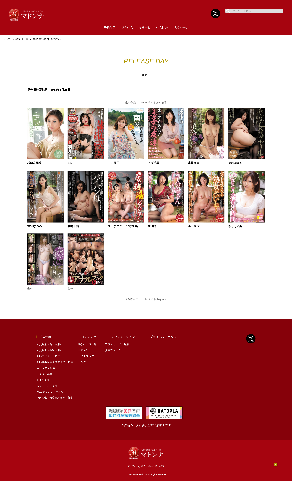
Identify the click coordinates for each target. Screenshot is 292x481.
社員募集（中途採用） (49, 350)
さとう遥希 (235, 226)
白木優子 (113, 162)
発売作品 (127, 27)
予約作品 (109, 27)
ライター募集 (44, 374)
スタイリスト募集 (47, 385)
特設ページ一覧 (87, 344)
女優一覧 (144, 27)
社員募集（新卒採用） (49, 344)
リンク (82, 362)
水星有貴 (194, 162)
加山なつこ (115, 226)
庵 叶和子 (154, 226)
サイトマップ (86, 356)
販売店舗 (83, 350)
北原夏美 (132, 226)
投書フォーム (113, 350)
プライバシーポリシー (164, 336)
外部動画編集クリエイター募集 (54, 362)
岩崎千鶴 (73, 226)
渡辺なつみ (34, 226)
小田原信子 (195, 226)
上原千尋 (153, 162)
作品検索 (162, 27)
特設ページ (181, 27)
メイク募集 (43, 379)
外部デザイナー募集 (48, 356)
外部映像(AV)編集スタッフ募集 (54, 397)
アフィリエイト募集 (117, 344)
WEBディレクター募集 (49, 391)
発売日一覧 (21, 39)
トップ (7, 39)
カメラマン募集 (45, 368)
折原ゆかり (235, 162)
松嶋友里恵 (34, 162)
